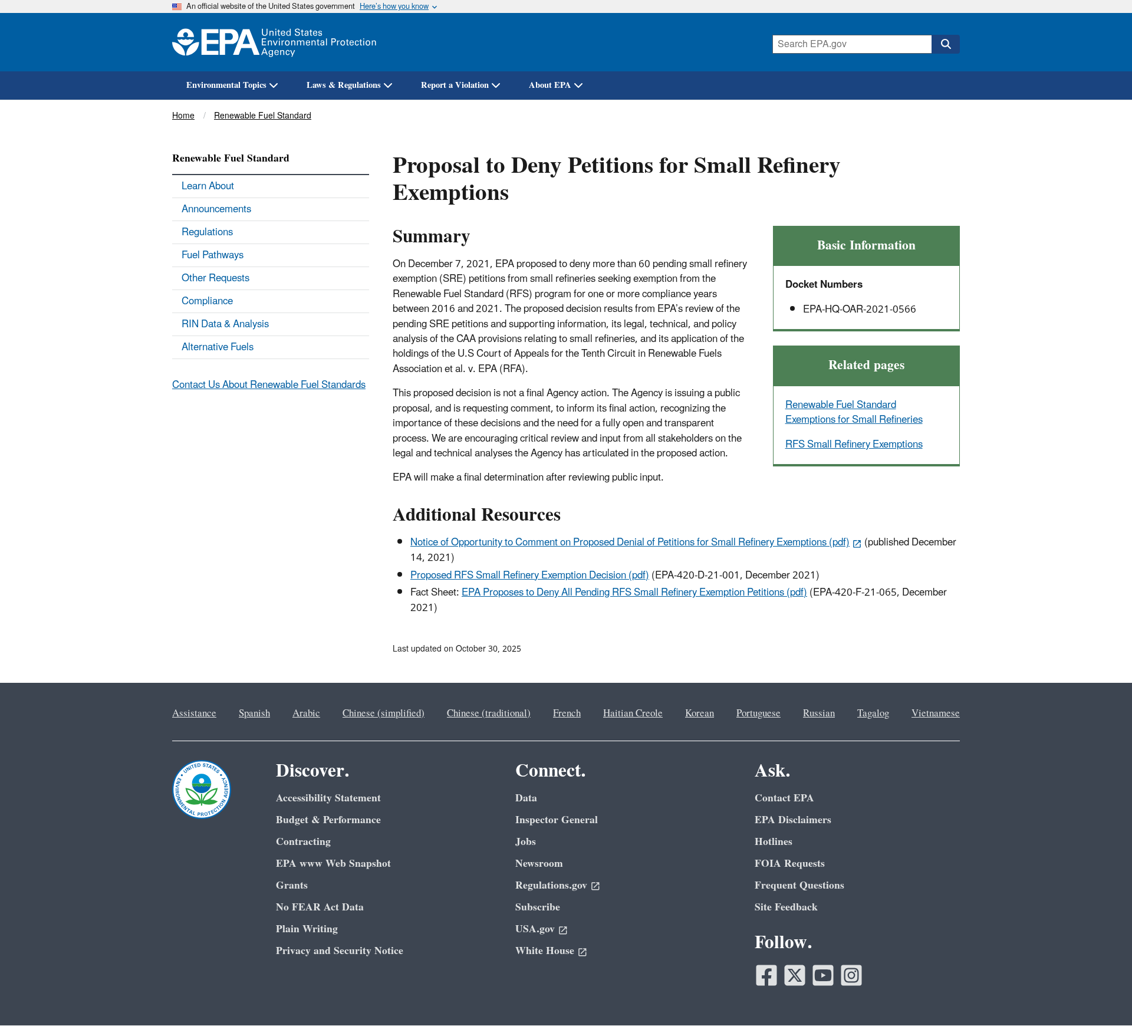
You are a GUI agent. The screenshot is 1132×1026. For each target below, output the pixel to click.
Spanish (254, 713)
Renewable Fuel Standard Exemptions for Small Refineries (854, 412)
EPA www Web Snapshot (333, 863)
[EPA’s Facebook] (766, 975)
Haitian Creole (633, 713)
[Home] (274, 42)
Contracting (303, 842)
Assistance (194, 713)
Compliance (207, 301)
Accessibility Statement (328, 798)
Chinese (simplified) (383, 713)
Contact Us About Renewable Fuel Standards (269, 385)
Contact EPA (784, 798)
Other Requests (215, 278)
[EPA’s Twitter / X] (795, 975)
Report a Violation (455, 85)
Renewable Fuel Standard (262, 115)
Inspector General (556, 820)
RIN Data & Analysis (225, 324)
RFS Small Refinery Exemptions (854, 444)
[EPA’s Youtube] (823, 975)
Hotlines (773, 842)
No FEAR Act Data (320, 907)
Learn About (208, 186)
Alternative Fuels (218, 347)
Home (183, 115)
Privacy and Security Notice (339, 951)
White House (544, 951)
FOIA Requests (790, 863)
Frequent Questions (799, 885)
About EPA (550, 85)
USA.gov (535, 929)
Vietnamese (935, 713)
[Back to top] (1099, 993)
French (567, 713)
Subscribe (537, 907)
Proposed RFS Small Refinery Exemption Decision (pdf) (529, 575)
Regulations (207, 232)
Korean (699, 713)
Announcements (216, 209)
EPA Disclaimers (793, 820)
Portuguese (758, 713)
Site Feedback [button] (786, 907)
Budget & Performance (328, 820)
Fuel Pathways (212, 255)
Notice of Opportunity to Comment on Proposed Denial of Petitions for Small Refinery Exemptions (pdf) (630, 542)
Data (526, 798)
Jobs (525, 842)
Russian (819, 713)
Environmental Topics (226, 85)
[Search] (946, 44)
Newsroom (539, 863)
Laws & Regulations (344, 85)
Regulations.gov (551, 885)
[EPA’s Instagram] (851, 975)
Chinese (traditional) (489, 713)
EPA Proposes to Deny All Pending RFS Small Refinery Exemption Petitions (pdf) (634, 592)
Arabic (306, 713)
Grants (292, 885)
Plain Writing (307, 929)
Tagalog (873, 713)
